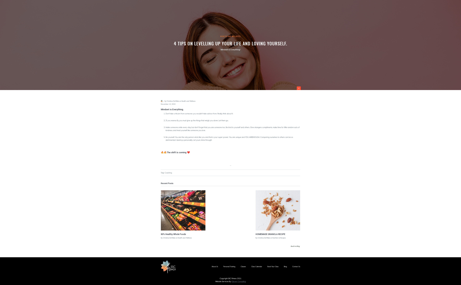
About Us (215, 267)
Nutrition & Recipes (279, 238)
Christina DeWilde (173, 101)
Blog (285, 267)
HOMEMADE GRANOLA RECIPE (270, 234)
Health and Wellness (230, 36)
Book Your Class (273, 267)
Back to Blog (295, 246)
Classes (243, 267)
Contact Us (296, 267)
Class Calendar (256, 267)
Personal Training (229, 267)
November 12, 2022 (168, 104)
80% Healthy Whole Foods (173, 234)
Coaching (168, 173)
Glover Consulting (239, 281)
